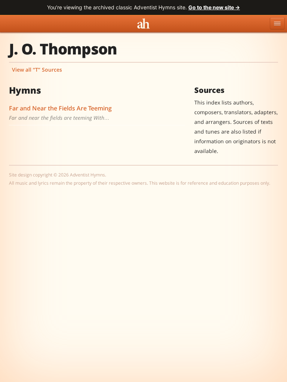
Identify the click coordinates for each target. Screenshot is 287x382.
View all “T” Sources (37, 69)
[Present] (175, 108)
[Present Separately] (182, 108)
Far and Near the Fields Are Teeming (60, 108)
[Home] (143, 23)
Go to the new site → (214, 7)
